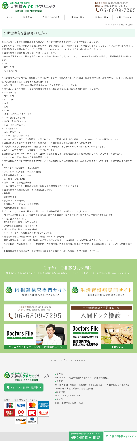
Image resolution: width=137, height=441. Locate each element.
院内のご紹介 (102, 17)
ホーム (9, 17)
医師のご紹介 (77, 17)
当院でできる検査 (51, 17)
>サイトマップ (78, 360)
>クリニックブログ (60, 360)
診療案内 (27, 17)
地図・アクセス (124, 17)
